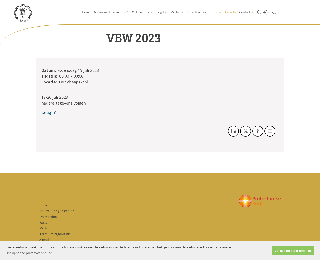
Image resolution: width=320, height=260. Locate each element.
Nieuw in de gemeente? (111, 12)
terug (46, 112)
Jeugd (160, 12)
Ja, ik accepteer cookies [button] (293, 250)
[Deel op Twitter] (245, 131)
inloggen (273, 12)
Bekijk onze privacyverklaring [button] (29, 253)
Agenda (230, 12)
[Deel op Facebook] (257, 131)
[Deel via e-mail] (269, 131)
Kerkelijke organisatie (202, 12)
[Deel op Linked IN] (233, 131)
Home (86, 12)
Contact (244, 12)
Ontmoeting (140, 12)
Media (175, 12)
